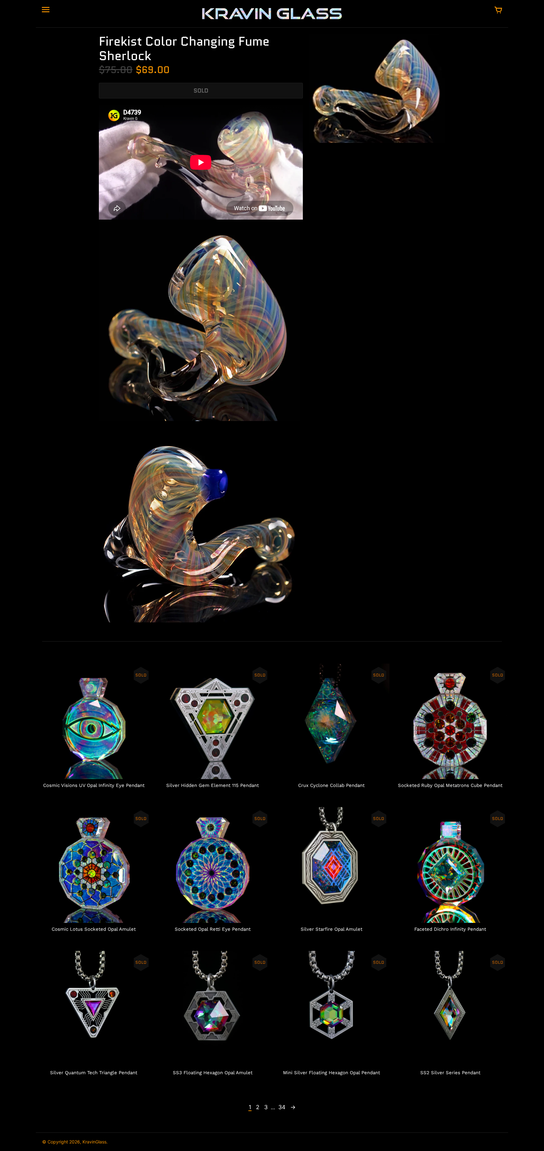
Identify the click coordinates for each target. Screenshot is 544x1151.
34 (282, 1107)
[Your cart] (498, 10)
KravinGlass (94, 1141)
